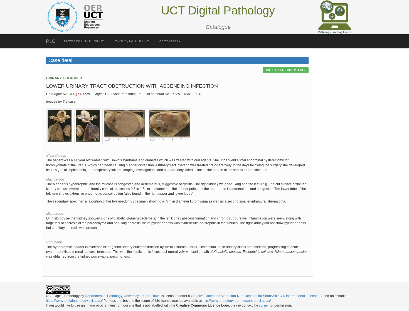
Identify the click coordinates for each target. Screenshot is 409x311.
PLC (51, 41)
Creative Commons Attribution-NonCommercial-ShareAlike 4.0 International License (254, 296)
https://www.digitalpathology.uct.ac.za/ (74, 301)
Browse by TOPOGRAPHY (84, 41)
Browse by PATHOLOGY (130, 41)
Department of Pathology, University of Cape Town (123, 296)
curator (264, 305)
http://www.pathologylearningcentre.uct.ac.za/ (237, 301)
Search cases (167, 41)
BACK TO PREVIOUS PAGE (286, 70)
